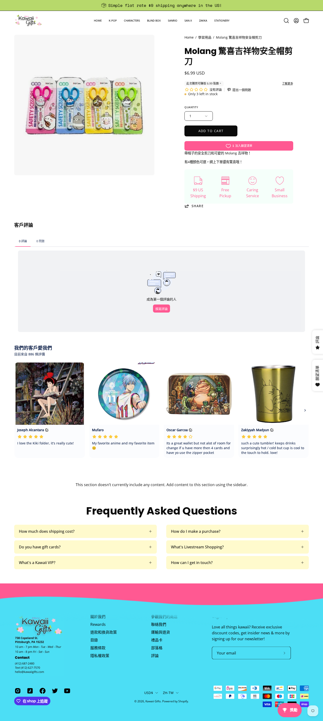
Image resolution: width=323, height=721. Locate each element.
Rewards (98, 624)
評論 (155, 655)
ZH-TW (168, 692)
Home (189, 37)
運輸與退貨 (160, 632)
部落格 (156, 647)
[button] (112, 20)
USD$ (148, 692)
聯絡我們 (158, 624)
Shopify (183, 701)
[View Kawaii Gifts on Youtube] (67, 690)
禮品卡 (156, 640)
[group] (161, 5)
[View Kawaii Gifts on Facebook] (42, 690)
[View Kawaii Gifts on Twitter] (54, 690)
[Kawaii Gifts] (28, 20)
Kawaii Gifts (153, 701)
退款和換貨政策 (103, 632)
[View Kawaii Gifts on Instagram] (17, 690)
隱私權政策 (99, 655)
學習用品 (204, 37)
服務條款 (97, 647)
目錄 (94, 640)
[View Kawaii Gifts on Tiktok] (29, 690)
